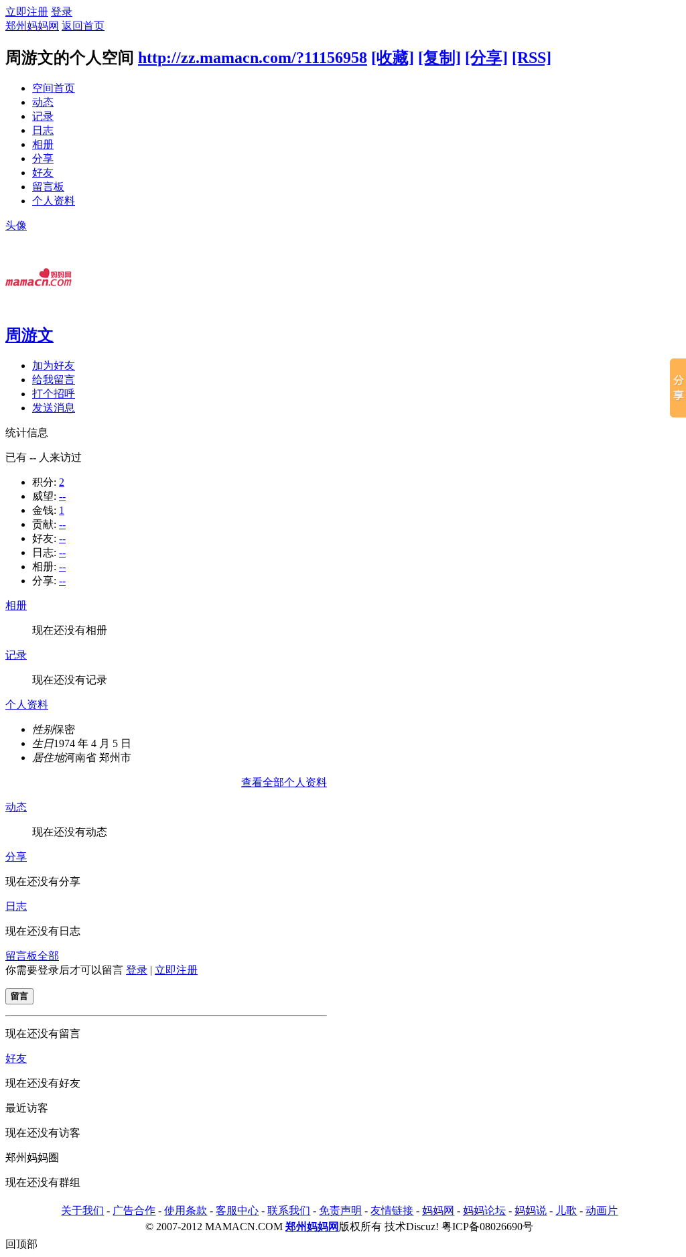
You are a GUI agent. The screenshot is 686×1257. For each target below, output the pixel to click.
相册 (43, 144)
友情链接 (391, 1210)
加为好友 (53, 365)
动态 (43, 102)
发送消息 (53, 407)
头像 (16, 225)
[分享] (486, 57)
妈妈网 (438, 1210)
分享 (43, 158)
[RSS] (531, 57)
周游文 (29, 335)
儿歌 (566, 1210)
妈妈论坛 (484, 1210)
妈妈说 (530, 1210)
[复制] (439, 57)
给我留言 (53, 379)
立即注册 (26, 11)
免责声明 (340, 1210)
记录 (43, 116)
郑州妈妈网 (32, 25)
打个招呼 (53, 393)
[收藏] (392, 57)
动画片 (602, 1210)
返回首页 (83, 25)
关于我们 (82, 1210)
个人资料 (53, 200)
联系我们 (288, 1210)
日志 (43, 130)
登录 (61, 11)
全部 (48, 956)
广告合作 (134, 1210)
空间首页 (53, 88)
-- (62, 496)
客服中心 (237, 1210)
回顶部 (21, 1244)
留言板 (48, 186)
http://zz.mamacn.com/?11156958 (252, 57)
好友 (43, 172)
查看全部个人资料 (284, 782)
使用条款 (185, 1210)
